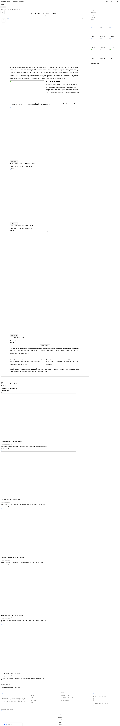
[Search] (113, 1)
